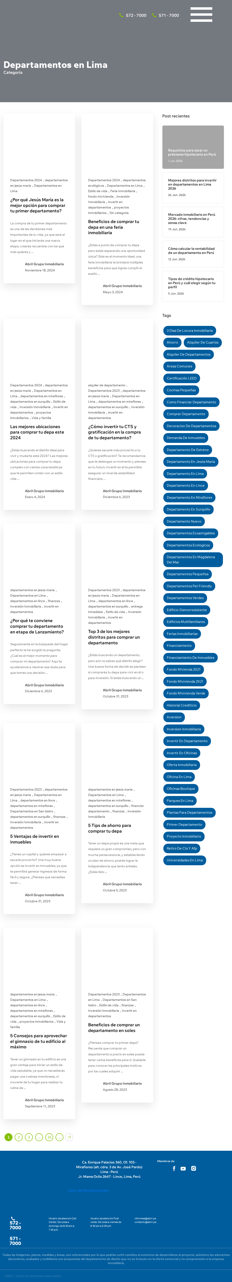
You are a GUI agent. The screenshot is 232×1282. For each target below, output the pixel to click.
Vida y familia (41, 418)
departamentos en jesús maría (32, 590)
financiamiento (179, 645)
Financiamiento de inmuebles (190, 657)
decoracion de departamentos (191, 426)
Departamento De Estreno (188, 450)
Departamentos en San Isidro (31, 811)
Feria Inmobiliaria (122, 191)
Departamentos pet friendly (189, 586)
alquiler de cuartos (202, 342)
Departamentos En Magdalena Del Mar (191, 559)
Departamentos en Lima (125, 185)
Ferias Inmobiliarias (182, 634)
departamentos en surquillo (30, 401)
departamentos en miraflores (41, 396)
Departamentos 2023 (104, 391)
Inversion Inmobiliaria (184, 729)
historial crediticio (182, 705)
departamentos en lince (27, 601)
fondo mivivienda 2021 (185, 681)
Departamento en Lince (186, 485)
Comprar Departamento (186, 414)
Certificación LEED (182, 378)
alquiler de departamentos (188, 354)
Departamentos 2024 (26, 180)
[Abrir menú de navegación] (201, 4)
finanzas (54, 601)
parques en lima (180, 800)
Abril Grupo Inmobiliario (44, 264)
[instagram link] (193, 1168)
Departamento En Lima (185, 473)
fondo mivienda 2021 (184, 669)
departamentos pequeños (187, 574)
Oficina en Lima (179, 777)
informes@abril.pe (145, 1218)
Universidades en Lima (185, 860)
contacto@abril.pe (145, 1222)
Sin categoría (119, 213)
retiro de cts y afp (182, 848)
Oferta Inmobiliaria (182, 765)
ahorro (172, 342)
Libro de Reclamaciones (88, 1190)
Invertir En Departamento (187, 741)
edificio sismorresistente (187, 610)
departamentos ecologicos (188, 545)
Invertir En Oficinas (182, 753)
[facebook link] (174, 1168)
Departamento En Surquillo (188, 509)
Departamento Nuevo (184, 521)
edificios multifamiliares (186, 622)
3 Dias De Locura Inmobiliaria (190, 330)
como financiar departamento (191, 402)
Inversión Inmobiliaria (35, 407)
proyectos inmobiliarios (36, 1021)
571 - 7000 (15, 1241)
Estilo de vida (97, 191)
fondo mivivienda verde (186, 693)
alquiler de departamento (106, 385)
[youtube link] (183, 1168)
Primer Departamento (184, 824)
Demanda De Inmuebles (186, 438)
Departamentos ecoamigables (191, 533)
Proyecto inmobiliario (184, 836)
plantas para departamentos (189, 812)
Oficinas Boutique (181, 788)
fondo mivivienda (101, 196)
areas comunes (179, 366)
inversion (174, 717)
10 (49, 1137)
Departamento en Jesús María (191, 461)
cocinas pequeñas (181, 390)
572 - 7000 (15, 1225)
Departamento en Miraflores (189, 497)
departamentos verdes (185, 598)
